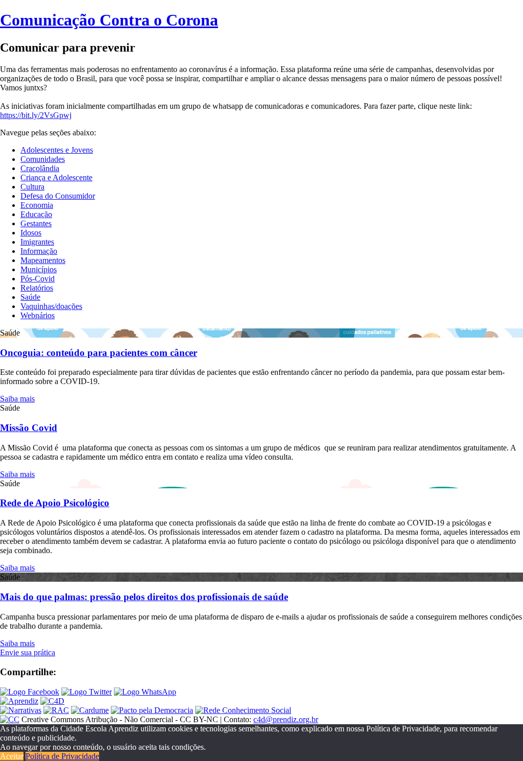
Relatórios (36, 287)
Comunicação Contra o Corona (109, 20)
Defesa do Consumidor (57, 196)
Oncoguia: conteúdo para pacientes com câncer (98, 352)
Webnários (37, 315)
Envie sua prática (27, 652)
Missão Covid (28, 427)
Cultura (32, 186)
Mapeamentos (42, 260)
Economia (36, 205)
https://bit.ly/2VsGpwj (36, 115)
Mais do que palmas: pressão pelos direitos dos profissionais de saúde (144, 596)
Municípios (38, 269)
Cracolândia (39, 168)
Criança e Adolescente (56, 177)
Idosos (30, 232)
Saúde (30, 297)
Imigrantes (37, 241)
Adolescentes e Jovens (56, 150)
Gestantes (36, 223)
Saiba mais (17, 398)
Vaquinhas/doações (51, 306)
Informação (38, 251)
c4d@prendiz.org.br (285, 719)
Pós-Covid (37, 278)
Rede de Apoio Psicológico (54, 502)
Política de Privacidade (62, 756)
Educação (36, 214)
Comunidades (42, 159)
